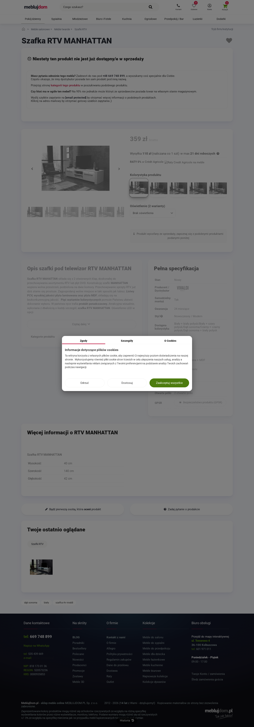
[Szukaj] (151, 7)
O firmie (111, 643)
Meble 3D (78, 682)
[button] (178, 7)
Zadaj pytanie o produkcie (183, 509)
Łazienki (197, 18)
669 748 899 (41, 636)
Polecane (78, 654)
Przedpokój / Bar (174, 18)
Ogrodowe (150, 18)
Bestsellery (79, 648)
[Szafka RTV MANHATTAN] (41, 567)
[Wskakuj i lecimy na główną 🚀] (24, 29)
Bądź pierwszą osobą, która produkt (75, 509)
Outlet (110, 682)
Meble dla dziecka (154, 654)
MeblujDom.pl (29, 703)
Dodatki (221, 18)
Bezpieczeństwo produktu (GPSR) (202, 402)
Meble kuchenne (153, 665)
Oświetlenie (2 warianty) (147, 206)
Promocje (79, 670)
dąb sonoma (30, 602)
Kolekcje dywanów (154, 682)
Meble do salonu (153, 637)
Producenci (79, 665)
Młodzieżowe (80, 18)
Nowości (78, 659)
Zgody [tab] (83, 340)
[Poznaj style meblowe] (161, 316)
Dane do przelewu (117, 665)
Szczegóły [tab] (127, 340)
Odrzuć (84, 383)
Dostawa (112, 670)
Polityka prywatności (119, 654)
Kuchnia (127, 18)
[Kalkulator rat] (184, 162)
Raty (109, 676)
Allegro (111, 648)
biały (46, 602)
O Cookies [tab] (170, 340)
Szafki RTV (37, 544)
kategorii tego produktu (65, 85)
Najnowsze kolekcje (155, 676)
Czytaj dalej (79, 324)
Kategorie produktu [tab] (43, 336)
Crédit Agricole (154, 162)
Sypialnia (56, 18)
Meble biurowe (152, 670)
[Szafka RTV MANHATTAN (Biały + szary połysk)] (106, 212)
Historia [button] (125, 720)
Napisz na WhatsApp (36, 645)
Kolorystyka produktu (146, 175)
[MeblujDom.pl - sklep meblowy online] (36, 7)
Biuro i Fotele (103, 18)
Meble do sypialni (153, 643)
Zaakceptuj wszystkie (169, 383)
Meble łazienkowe (154, 659)
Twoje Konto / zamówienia (208, 674)
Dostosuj (127, 383)
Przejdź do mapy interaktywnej (210, 636)
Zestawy (78, 676)
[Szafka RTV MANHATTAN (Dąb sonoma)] (70, 212)
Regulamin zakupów (119, 659)
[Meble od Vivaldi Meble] (200, 289)
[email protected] (43, 658)
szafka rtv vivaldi (64, 602)
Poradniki (78, 643)
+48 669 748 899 (114, 76)
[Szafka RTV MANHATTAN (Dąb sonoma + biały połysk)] (52, 212)
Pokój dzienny (33, 18)
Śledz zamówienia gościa (207, 679)
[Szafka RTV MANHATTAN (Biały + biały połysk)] (35, 212)
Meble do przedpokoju (156, 648)
